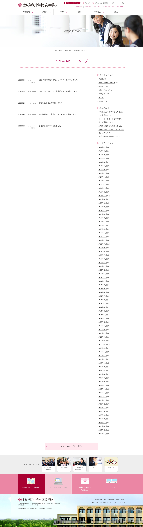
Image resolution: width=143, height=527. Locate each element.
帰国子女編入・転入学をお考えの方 (104, 6)
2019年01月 (103, 400)
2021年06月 (103, 300)
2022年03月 (103, 266)
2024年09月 (103, 158)
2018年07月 (103, 422)
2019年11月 (103, 363)
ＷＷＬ (101, 101)
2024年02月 (103, 184)
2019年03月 (103, 393)
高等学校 (102, 94)
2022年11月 (103, 240)
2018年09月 (103, 415)
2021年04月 (103, 307)
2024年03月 (103, 181)
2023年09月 (103, 203)
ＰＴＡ (101, 97)
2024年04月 (103, 177)
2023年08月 (103, 207)
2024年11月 (103, 151)
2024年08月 (103, 162)
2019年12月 (103, 359)
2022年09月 (103, 248)
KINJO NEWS (64, 467)
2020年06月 (103, 337)
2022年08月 (103, 251)
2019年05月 (103, 385)
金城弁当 (111, 467)
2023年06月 (103, 214)
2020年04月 (103, 344)
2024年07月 (103, 166)
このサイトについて (119, 502)
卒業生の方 (120, 6)
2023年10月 (103, 199)
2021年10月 (103, 285)
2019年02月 (103, 396)
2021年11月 (103, 281)
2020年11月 (103, 326)
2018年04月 (103, 434)
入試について (95, 467)
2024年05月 (103, 173)
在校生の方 (88, 6)
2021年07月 (103, 296)
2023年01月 (103, 233)
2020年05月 (103, 341)
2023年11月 (103, 195)
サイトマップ (94, 502)
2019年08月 (103, 374)
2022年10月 (103, 244)
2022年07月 (103, 255)
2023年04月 (103, 222)
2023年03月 (103, 225)
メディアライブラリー (107, 82)
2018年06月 (103, 426)
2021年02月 (103, 315)
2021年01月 (103, 318)
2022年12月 (103, 236)
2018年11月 (103, 408)
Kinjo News (68, 50)
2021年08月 (103, 292)
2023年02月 (103, 229)
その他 (101, 79)
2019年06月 (103, 382)
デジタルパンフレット (73, 3)
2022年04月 (103, 262)
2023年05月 (103, 218)
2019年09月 (103, 370)
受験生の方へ (104, 90)
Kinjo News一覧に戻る (71, 446)
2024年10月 (103, 155)
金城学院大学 (98, 499)
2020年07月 (103, 333)
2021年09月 (103, 289)
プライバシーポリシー (106, 502)
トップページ (58, 50)
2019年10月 (103, 367)
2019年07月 (103, 378)
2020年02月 (103, 352)
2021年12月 (103, 277)
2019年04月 (103, 389)
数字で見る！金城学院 (48, 469)
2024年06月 (103, 169)
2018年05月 (103, 430)
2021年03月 (103, 311)
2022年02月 (103, 270)
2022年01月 (103, 274)
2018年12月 (103, 404)
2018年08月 (103, 419)
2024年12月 (103, 147)
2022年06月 (103, 259)
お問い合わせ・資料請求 (101, 3)
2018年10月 (103, 411)
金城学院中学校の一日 (79, 469)
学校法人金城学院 (109, 499)
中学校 (101, 86)
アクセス (87, 3)
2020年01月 (103, 355)
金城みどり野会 (120, 499)
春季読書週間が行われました (109, 136)
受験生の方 (79, 6)
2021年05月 (103, 303)
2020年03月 (103, 348)
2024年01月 (103, 188)
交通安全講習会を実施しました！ (111, 126)
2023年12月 (103, 192)
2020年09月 (103, 329)
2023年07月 (103, 210)
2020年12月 (103, 322)
